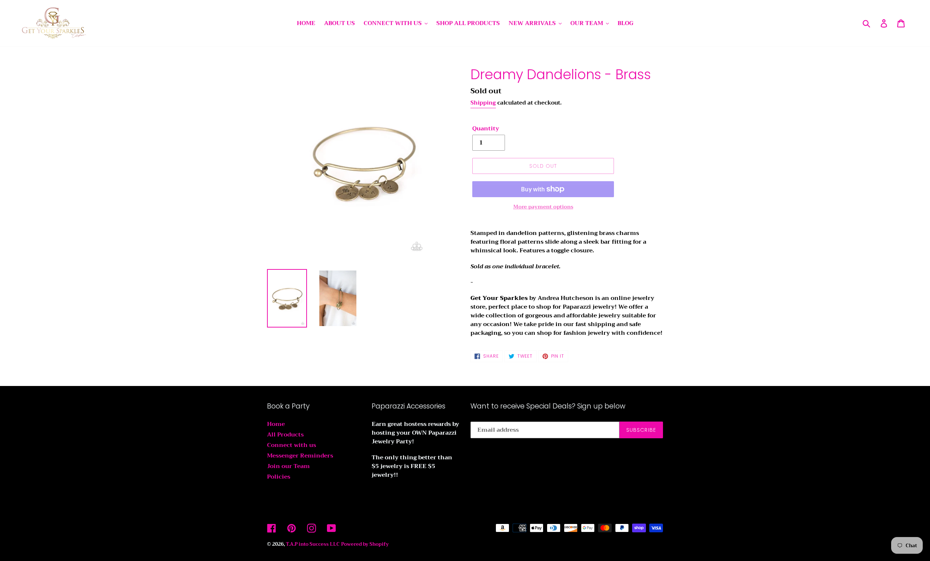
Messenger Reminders (300, 456)
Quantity (485, 128)
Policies (278, 477)
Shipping (483, 102)
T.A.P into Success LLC (313, 544)
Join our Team (288, 466)
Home (276, 424)
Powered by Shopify (365, 544)
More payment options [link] (543, 207)
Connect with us (291, 445)
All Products (285, 435)
